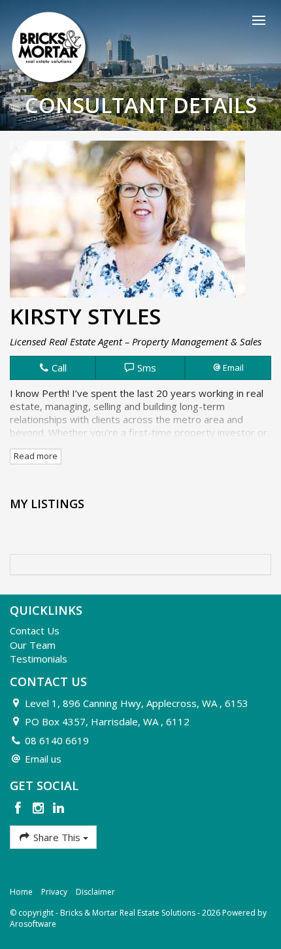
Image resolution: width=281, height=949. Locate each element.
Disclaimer (95, 891)
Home (21, 891)
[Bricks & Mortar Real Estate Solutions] (50, 47)
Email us (43, 758)
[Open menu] (258, 20)
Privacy (54, 891)
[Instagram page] (40, 809)
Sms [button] (145, 367)
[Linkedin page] (58, 809)
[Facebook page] (20, 809)
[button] (228, 367)
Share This (57, 837)
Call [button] (58, 367)
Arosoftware (33, 923)
